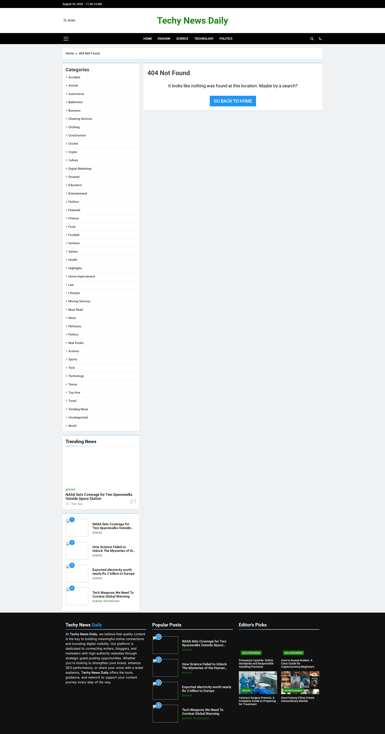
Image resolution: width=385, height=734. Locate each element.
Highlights (75, 268)
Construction (77, 135)
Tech (71, 368)
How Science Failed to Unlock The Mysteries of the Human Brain (113, 551)
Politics (226, 38)
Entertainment (77, 193)
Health (72, 260)
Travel (72, 401)
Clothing (74, 127)
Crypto (72, 152)
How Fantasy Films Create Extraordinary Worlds (297, 699)
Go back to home (233, 101)
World (72, 426)
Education (75, 185)
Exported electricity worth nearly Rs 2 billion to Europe (113, 572)
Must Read (75, 310)
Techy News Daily (192, 20)
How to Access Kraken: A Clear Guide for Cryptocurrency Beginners (297, 663)
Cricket (73, 143)
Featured (74, 210)
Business (74, 110)
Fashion (164, 38)
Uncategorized (78, 417)
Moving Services (79, 301)
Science (182, 38)
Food (71, 227)
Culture (73, 160)
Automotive (76, 94)
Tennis (72, 384)
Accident (74, 77)
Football (73, 235)
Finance (73, 218)
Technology (204, 38)
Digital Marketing (79, 168)
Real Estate (76, 343)
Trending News (78, 409)
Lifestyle (74, 293)
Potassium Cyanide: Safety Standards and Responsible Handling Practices (256, 663)
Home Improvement (81, 276)
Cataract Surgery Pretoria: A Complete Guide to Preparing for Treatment (257, 701)
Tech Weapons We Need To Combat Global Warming (113, 594)
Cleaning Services (80, 119)
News (72, 318)
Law (71, 285)
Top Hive (74, 392)
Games (73, 251)
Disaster (74, 177)
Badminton (75, 102)
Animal (73, 85)
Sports (72, 359)
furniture (74, 243)
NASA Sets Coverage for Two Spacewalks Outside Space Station (99, 497)
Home (147, 38)
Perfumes (74, 326)
